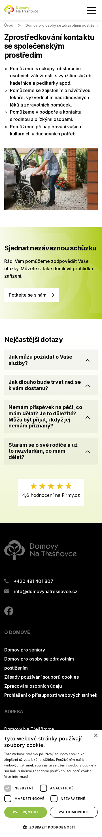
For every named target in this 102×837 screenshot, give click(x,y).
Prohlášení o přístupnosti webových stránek (50, 695)
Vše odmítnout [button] (74, 812)
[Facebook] (8, 614)
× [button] (96, 736)
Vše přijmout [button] (26, 812)
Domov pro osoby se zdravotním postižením (63, 25)
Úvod (8, 25)
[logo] (21, 13)
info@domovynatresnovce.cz (45, 591)
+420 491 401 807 (33, 581)
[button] (51, 360)
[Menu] (91, 10)
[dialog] (51, 783)
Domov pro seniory (24, 650)
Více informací (16, 776)
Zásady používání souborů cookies (41, 677)
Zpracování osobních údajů (33, 686)
